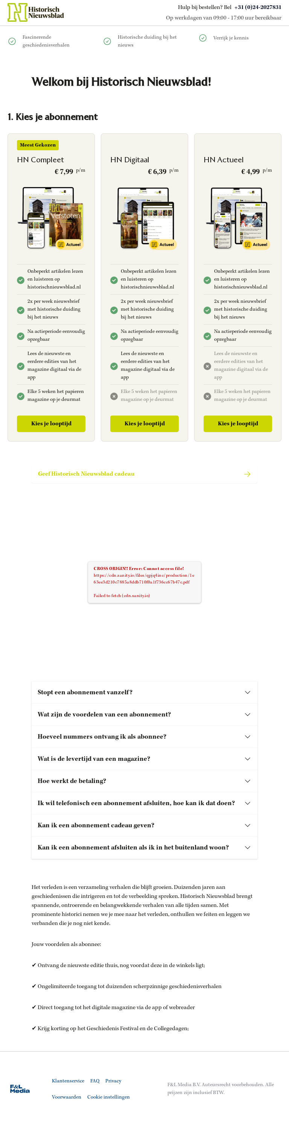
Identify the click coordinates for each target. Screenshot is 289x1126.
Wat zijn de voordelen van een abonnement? (104, 714)
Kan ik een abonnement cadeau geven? (96, 825)
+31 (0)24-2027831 (257, 7)
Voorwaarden (66, 1097)
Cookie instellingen (108, 1097)
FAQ (94, 1081)
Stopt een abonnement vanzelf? (85, 692)
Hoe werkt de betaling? (72, 781)
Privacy (113, 1081)
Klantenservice (68, 1081)
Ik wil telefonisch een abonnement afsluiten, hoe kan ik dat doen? (136, 803)
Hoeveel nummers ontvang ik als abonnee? (102, 736)
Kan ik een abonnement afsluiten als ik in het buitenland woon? (133, 847)
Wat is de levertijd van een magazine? (94, 758)
